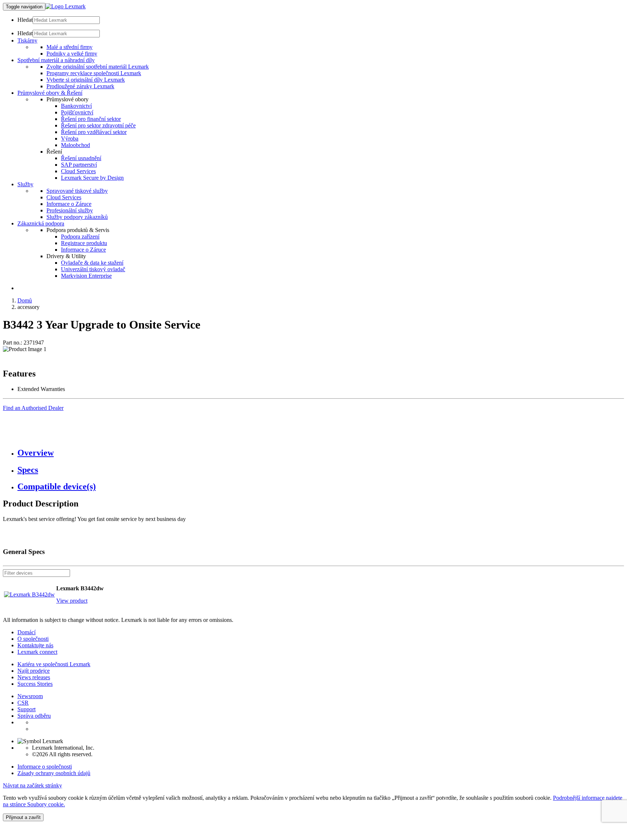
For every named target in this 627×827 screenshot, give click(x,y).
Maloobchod (75, 145)
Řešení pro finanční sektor (91, 119)
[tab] (320, 453)
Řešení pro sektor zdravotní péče (98, 125)
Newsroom (30, 696)
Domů (24, 300)
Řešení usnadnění (81, 158)
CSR (23, 703)
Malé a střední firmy (69, 47)
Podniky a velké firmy (71, 53)
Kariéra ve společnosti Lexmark (53, 664)
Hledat (25, 20)
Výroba (69, 138)
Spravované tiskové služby (77, 191)
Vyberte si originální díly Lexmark (85, 80)
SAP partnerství (79, 165)
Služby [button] (25, 184)
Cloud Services (78, 171)
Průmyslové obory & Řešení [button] (49, 93)
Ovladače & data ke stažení (92, 263)
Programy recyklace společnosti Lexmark (93, 73)
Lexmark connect (37, 652)
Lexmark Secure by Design (92, 178)
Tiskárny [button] (27, 40)
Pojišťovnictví (77, 112)
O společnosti (33, 639)
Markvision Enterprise (86, 276)
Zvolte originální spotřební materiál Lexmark (97, 67)
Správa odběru (34, 716)
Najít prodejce (33, 671)
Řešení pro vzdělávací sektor (94, 132)
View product (71, 601)
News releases (33, 677)
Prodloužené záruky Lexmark (80, 86)
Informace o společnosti (44, 766)
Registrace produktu (84, 243)
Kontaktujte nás (35, 645)
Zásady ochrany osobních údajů (53, 773)
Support (26, 709)
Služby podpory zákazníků (77, 217)
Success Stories (35, 684)
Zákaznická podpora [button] (40, 223)
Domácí (26, 632)
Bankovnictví (76, 106)
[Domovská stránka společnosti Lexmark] (65, 6)
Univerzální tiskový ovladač (93, 269)
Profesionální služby (69, 210)
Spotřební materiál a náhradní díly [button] (56, 60)
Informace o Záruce (68, 204)
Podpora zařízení (80, 236)
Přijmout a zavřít (23, 817)
